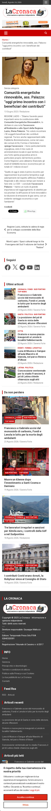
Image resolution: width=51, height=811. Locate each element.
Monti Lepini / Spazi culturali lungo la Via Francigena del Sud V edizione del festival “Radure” (24, 244)
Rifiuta (25, 805)
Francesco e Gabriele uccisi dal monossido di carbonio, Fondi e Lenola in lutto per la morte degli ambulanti (32, 300)
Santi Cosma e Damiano (27, 469)
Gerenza (6, 662)
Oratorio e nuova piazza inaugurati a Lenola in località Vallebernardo (31, 337)
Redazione (24, 111)
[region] (25, 787)
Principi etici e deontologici (14, 666)
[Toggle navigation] (6, 33)
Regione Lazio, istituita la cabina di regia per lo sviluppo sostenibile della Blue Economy (25, 229)
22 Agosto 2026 (25, 326)
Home (5, 658)
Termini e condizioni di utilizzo (16, 669)
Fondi (30, 289)
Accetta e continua (25, 797)
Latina (21, 368)
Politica (29, 314)
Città (20, 331)
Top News (22, 292)
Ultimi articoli (14, 284)
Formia (28, 348)
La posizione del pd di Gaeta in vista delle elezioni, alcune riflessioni (32, 320)
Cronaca (22, 289)
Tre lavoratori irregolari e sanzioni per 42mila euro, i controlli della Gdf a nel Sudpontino (25, 531)
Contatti (6, 681)
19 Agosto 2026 (11, 490)
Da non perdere (14, 392)
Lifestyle (37, 348)
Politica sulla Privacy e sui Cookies (18, 673)
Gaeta (21, 314)
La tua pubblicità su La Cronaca (16, 677)
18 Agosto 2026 (11, 538)
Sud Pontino (39, 289)
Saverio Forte (39, 310)
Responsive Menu (46, 2)
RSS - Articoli (8, 695)
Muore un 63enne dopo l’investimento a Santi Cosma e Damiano (22, 483)
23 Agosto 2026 (25, 310)
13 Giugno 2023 (11, 111)
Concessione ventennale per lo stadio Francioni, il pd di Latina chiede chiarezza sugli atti (32, 375)
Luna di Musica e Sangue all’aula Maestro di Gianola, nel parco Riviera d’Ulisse (32, 355)
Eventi (21, 348)
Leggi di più (35, 790)
